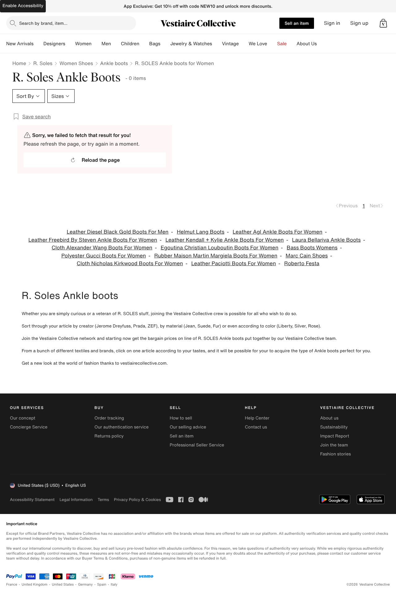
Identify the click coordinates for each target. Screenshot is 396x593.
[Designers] (70, 43)
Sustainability (334, 427)
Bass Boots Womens (312, 248)
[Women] (96, 43)
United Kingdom (35, 584)
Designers (54, 43)
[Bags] (165, 43)
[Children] (144, 43)
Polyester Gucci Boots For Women (103, 256)
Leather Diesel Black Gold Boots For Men (118, 232)
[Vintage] (243, 43)
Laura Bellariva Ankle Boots (326, 240)
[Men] (116, 43)
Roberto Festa (302, 263)
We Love (258, 43)
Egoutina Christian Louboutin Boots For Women (219, 248)
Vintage (230, 43)
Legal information (76, 500)
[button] (383, 23)
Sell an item (297, 23)
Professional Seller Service (197, 445)
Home (19, 63)
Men (106, 43)
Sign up (359, 23)
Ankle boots (114, 63)
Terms (103, 500)
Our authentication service (121, 427)
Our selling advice (188, 427)
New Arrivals (19, 43)
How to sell (181, 418)
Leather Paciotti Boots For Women (233, 263)
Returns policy (108, 436)
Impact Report (334, 436)
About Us (307, 43)
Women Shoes (76, 63)
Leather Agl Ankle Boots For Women (277, 232)
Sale (282, 43)
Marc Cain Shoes (307, 256)
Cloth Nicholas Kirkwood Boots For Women (130, 263)
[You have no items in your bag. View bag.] (383, 23)
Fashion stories (335, 454)
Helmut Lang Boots (200, 232)
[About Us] (321, 43)
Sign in (332, 23)
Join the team (334, 445)
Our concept (22, 418)
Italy (114, 584)
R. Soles (42, 63)
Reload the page (101, 160)
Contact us (256, 427)
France (11, 584)
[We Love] (272, 43)
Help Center (257, 418)
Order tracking (109, 418)
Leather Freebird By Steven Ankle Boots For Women (92, 240)
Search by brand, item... (43, 23)
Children (130, 43)
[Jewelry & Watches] (216, 43)
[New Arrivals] (38, 43)
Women (83, 43)
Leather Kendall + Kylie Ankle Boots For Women (225, 240)
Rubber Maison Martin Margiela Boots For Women (215, 256)
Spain (101, 584)
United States (63, 584)
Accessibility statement (32, 500)
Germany (85, 584)
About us (329, 418)
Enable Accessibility (22, 5)
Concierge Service (28, 427)
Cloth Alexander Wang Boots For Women (102, 248)
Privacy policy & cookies (137, 500)
